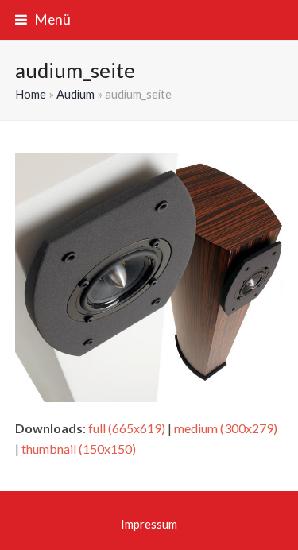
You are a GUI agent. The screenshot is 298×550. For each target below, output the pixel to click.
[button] (43, 19)
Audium (75, 94)
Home (30, 94)
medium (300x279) (225, 428)
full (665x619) (126, 428)
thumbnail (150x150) (78, 448)
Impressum (149, 524)
